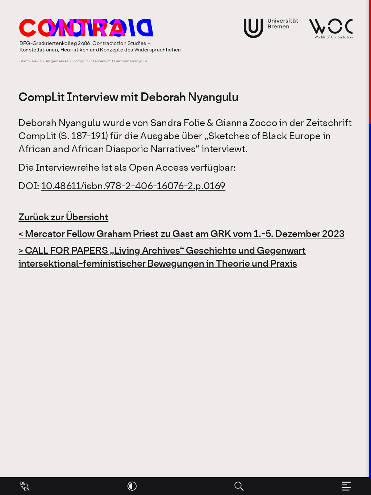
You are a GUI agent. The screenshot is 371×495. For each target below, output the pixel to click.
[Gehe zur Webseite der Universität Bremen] (271, 28)
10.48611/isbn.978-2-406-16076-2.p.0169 (133, 186)
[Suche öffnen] (239, 486)
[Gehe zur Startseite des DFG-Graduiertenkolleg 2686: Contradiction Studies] (129, 27)
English (24, 486)
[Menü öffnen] (346, 486)
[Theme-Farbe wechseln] (132, 486)
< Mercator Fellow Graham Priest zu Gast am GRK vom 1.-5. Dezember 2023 (181, 234)
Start (24, 61)
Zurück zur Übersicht (63, 217)
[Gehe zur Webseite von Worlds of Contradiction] (331, 28)
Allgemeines (57, 61)
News (37, 61)
